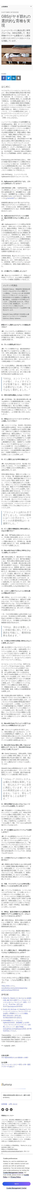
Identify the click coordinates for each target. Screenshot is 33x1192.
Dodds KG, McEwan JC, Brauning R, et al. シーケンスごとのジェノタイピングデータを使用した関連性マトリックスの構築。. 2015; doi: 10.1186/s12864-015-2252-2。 (17, 1013)
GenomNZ (10, 198)
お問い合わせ (13, 1104)
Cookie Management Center (13, 1172)
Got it (17, 1184)
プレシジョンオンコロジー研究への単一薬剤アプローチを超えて (15, 1065)
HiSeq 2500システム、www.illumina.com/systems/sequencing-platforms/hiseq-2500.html (14, 988)
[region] (16, 1173)
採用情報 (4, 1104)
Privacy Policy (16, 1177)
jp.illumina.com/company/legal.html (11, 1151)
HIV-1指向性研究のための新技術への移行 (14, 1057)
